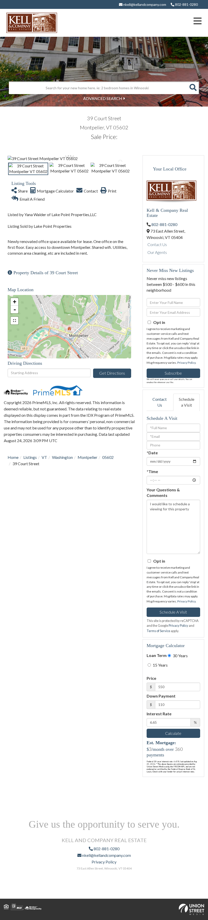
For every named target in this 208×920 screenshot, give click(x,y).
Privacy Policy (186, 362)
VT (44, 457)
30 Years (180, 655)
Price (151, 678)
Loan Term (157, 655)
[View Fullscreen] (14, 320)
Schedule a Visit (186, 402)
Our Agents (157, 252)
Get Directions (112, 373)
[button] (192, 87)
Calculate (173, 733)
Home (13, 457)
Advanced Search (102, 98)
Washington (62, 457)
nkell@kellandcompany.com (144, 4)
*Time (152, 471)
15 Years (160, 665)
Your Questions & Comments (163, 492)
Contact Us (157, 244)
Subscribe (173, 373)
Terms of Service (158, 631)
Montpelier (87, 457)
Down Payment (161, 695)
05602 (108, 457)
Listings (30, 457)
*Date (152, 452)
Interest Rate (159, 713)
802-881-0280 (186, 4)
